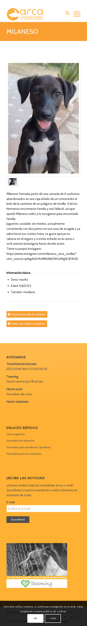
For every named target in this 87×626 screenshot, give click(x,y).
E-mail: (10, 502)
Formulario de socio (19, 394)
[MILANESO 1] (43, 119)
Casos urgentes (15, 434)
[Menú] (75, 14)
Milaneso (22, 31)
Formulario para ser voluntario (23, 453)
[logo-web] (36, 14)
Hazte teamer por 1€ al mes (24, 381)
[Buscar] (65, 14)
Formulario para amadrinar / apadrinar (28, 447)
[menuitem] (65, 14)
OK (35, 618)
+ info (53, 618)
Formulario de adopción (20, 440)
